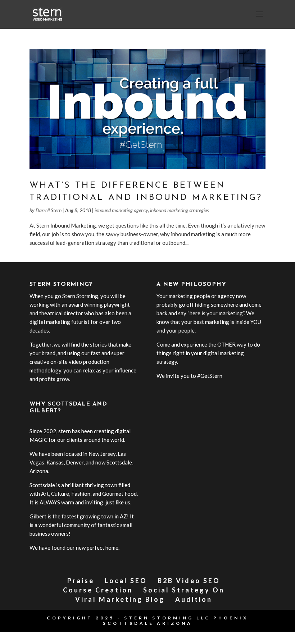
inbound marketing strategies (179, 210)
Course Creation (98, 590)
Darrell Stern (49, 210)
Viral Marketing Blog (120, 599)
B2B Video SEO (189, 581)
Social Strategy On (183, 590)
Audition (193, 599)
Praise (80, 581)
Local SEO (126, 581)
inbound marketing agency (121, 210)
